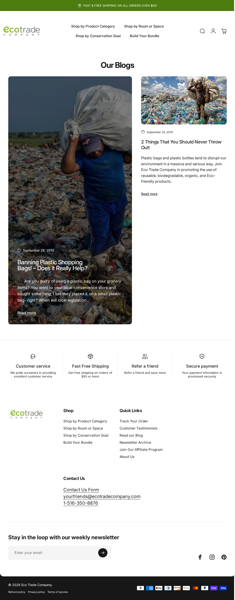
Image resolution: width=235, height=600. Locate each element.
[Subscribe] (102, 551)
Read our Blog (131, 434)
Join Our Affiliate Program (141, 448)
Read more (26, 311)
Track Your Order (134, 419)
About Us (127, 455)
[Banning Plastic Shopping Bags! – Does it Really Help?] (69, 199)
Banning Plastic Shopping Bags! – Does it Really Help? (52, 263)
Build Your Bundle (77, 441)
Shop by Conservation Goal (86, 434)
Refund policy (16, 590)
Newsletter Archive (135, 441)
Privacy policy (36, 590)
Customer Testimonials (138, 426)
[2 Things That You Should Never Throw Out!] (181, 100)
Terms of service (58, 590)
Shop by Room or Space (83, 426)
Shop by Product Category (85, 419)
